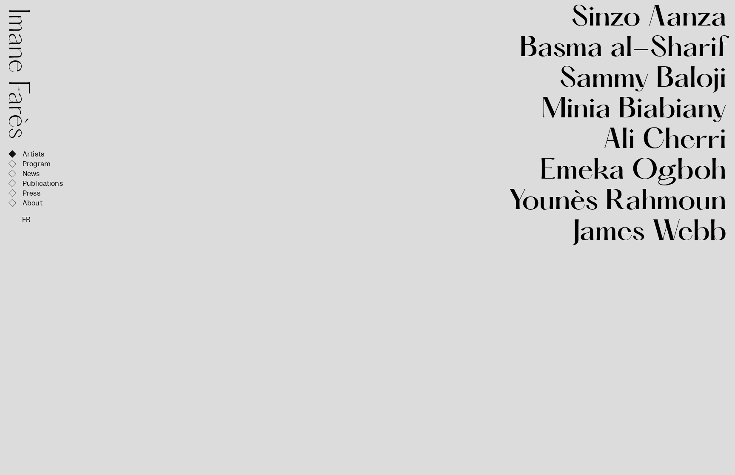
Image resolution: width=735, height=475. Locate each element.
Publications (43, 183)
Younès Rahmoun (617, 203)
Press (31, 193)
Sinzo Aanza (648, 19)
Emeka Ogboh (633, 172)
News (31, 174)
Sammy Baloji (642, 80)
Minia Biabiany (633, 111)
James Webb (649, 234)
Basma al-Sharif (622, 50)
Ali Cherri (664, 142)
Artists (33, 154)
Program (37, 164)
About (33, 203)
